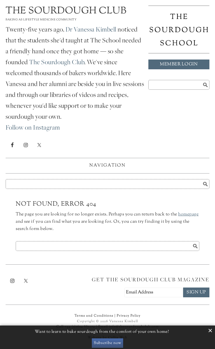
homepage (188, 214)
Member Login (179, 64)
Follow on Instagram (33, 128)
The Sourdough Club (66, 11)
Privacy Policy (129, 315)
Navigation (107, 165)
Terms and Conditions (93, 315)
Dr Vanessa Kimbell (91, 30)
